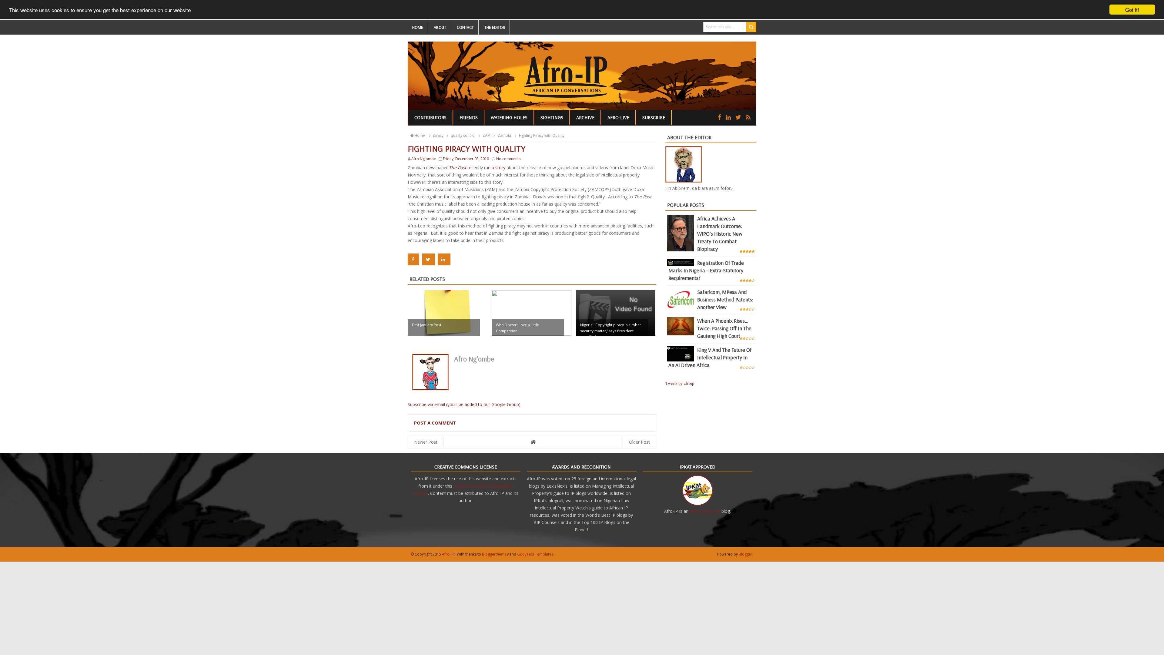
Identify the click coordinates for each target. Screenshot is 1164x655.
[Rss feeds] (748, 117)
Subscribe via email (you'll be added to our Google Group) (464, 404)
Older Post (639, 442)
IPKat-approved (705, 511)
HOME (417, 27)
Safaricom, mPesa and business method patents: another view (725, 299)
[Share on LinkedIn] (444, 259)
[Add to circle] (728, 117)
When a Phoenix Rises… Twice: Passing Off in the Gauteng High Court (724, 328)
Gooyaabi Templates (535, 554)
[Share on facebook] (413, 259)
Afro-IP (448, 554)
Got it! (1132, 9)
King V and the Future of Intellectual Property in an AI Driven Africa (710, 357)
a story (498, 167)
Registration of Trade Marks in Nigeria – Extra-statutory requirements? (706, 270)
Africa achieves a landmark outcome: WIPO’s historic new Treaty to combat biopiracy (719, 233)
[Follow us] (738, 117)
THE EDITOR (494, 27)
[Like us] (719, 117)
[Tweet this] (428, 259)
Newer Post (425, 442)
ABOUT (440, 27)
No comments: (508, 158)
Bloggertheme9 (495, 554)
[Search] (751, 27)
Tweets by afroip (679, 383)
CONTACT (465, 27)
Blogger (745, 554)
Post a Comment (435, 423)
